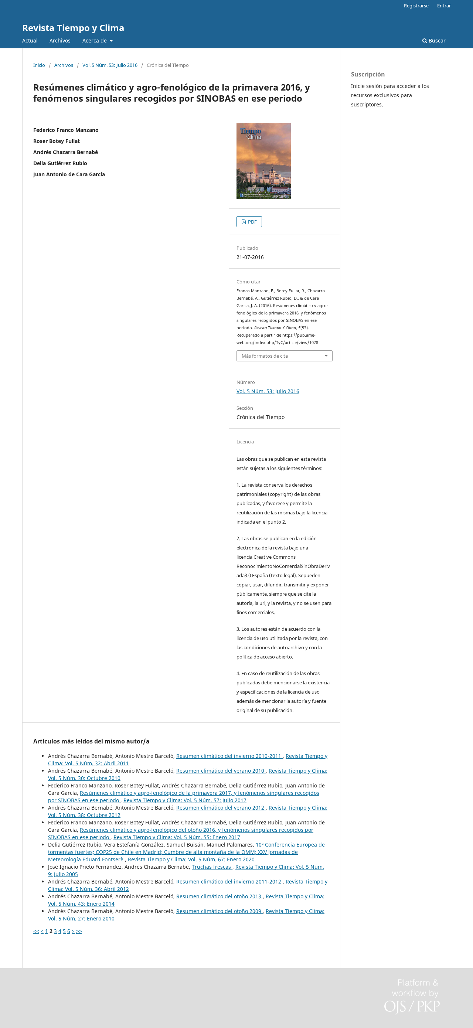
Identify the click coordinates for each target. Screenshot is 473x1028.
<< (36, 931)
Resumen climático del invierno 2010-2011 (229, 755)
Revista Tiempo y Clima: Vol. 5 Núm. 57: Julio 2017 (184, 800)
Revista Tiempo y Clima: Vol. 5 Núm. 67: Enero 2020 (191, 859)
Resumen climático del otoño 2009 (219, 911)
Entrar (444, 5)
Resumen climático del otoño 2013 (219, 896)
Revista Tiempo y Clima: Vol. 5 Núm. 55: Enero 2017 (176, 837)
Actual (30, 40)
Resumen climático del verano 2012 (221, 807)
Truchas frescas (212, 866)
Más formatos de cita (265, 356)
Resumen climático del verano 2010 (221, 770)
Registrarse (416, 5)
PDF (252, 221)
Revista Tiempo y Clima (73, 27)
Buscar (436, 40)
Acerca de (95, 40)
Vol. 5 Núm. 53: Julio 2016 (109, 65)
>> (79, 931)
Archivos (60, 40)
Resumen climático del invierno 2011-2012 (229, 881)
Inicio (39, 65)
